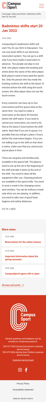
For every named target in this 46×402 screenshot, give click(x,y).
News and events (19, 14)
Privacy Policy (23, 383)
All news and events (11, 285)
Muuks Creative (27, 398)
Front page (6, 14)
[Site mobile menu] (41, 6)
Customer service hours (23, 360)
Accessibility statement (23, 389)
